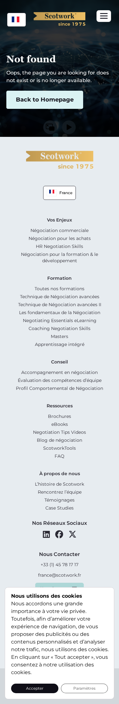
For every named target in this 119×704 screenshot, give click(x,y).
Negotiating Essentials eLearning (59, 320)
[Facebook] (59, 534)
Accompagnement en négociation (59, 372)
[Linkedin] (46, 534)
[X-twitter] (72, 534)
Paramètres (84, 688)
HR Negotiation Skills (59, 246)
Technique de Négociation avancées (59, 296)
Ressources (60, 406)
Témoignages (59, 500)
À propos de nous (59, 473)
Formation (59, 278)
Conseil (59, 362)
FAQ (59, 456)
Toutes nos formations (59, 289)
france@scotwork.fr (59, 575)
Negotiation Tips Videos (59, 432)
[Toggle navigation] (103, 16)
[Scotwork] (60, 159)
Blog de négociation (59, 440)
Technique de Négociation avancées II (59, 304)
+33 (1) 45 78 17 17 (59, 564)
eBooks (59, 424)
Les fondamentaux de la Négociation (59, 312)
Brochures (59, 416)
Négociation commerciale (59, 230)
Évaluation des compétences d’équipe (60, 380)
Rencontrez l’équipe (60, 492)
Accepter (34, 688)
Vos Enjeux (59, 220)
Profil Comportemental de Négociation (59, 388)
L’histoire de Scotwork (59, 484)
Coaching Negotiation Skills (59, 328)
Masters (59, 336)
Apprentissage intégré (59, 344)
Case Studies (59, 508)
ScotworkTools (59, 448)
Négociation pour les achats (60, 238)
